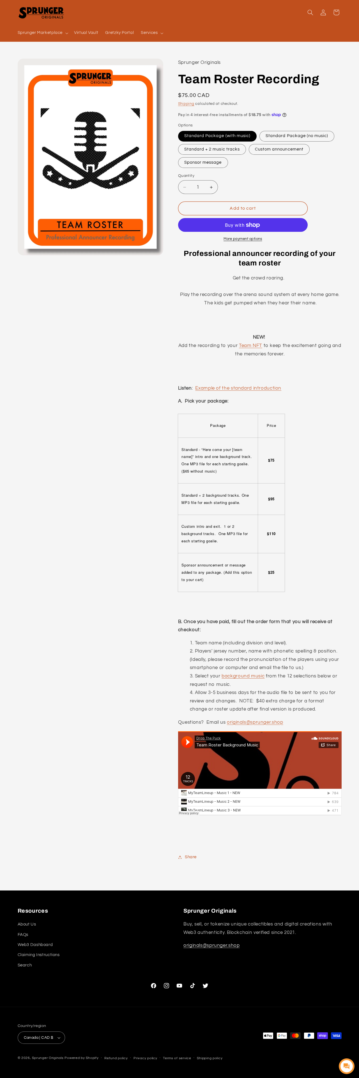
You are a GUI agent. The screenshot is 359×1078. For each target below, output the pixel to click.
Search (25, 965)
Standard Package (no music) (297, 136)
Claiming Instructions (39, 955)
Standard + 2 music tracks (212, 149)
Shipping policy (209, 1058)
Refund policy (116, 1058)
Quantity (186, 176)
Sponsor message (203, 162)
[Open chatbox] (347, 1066)
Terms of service (177, 1058)
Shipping (186, 104)
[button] (42, 33)
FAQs (23, 935)
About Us (27, 924)
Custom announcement (279, 149)
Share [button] (191, 857)
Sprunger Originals (47, 1058)
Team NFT (250, 345)
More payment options (243, 239)
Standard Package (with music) (217, 136)
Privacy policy (145, 1058)
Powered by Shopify (81, 1058)
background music (243, 676)
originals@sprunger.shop (255, 722)
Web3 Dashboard (35, 945)
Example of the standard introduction (238, 388)
